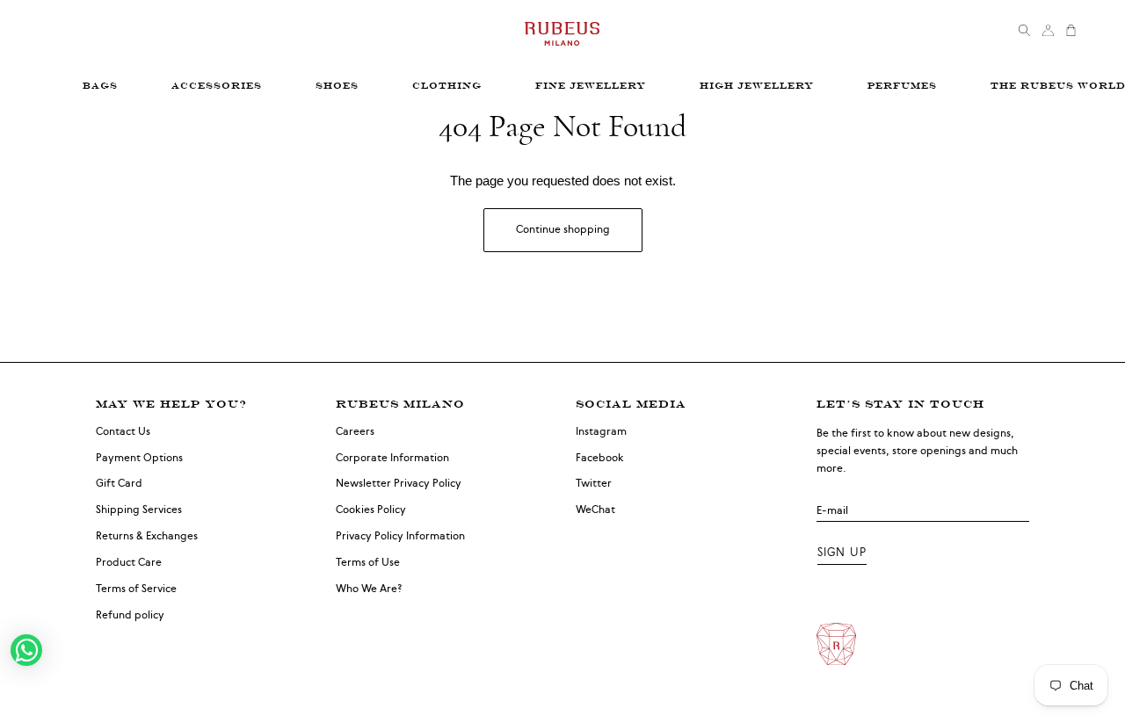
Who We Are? (369, 589)
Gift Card (119, 483)
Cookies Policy (371, 509)
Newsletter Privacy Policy (398, 483)
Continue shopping (563, 229)
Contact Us (123, 431)
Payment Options (139, 458)
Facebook (600, 458)
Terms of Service (136, 589)
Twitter (594, 483)
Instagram (601, 431)
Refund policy (130, 615)
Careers (355, 431)
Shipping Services (139, 509)
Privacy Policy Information (400, 536)
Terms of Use (368, 562)
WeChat (595, 509)
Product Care (129, 562)
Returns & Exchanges (147, 536)
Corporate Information (392, 458)
